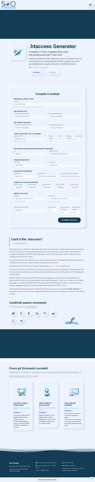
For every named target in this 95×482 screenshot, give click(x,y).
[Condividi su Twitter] (13, 313)
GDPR (81, 468)
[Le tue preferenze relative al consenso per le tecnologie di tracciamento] (92, 479)
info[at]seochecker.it (69, 465)
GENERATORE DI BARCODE (70, 404)
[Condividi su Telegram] (21, 321)
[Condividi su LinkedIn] (37, 313)
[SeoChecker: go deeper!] (8, 5)
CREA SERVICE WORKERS (44, 404)
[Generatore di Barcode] (73, 392)
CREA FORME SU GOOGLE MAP (20, 404)
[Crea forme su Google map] (22, 392)
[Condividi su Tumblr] (29, 313)
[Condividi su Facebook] (21, 313)
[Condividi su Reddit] (53, 313)
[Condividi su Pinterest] (45, 313)
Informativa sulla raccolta (47, 480)
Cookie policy (66, 468)
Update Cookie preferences (70, 470)
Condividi (53, 72)
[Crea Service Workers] (47, 392)
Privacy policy (75, 468)
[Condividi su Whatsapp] (13, 321)
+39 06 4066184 (68, 462)
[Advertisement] (47, 24)
